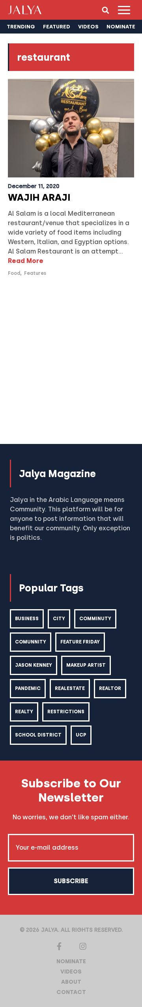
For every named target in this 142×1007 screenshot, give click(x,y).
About (71, 982)
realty (24, 711)
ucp (81, 735)
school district (38, 735)
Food (14, 273)
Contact (71, 992)
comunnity (30, 642)
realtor (110, 688)
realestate (70, 688)
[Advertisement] (71, 365)
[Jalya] (24, 10)
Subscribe (71, 881)
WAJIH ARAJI (39, 197)
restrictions (65, 711)
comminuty (95, 618)
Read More (25, 261)
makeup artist (86, 665)
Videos (71, 971)
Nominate (71, 961)
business (27, 618)
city (59, 618)
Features (35, 273)
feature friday (80, 642)
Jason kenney (33, 665)
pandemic (28, 688)
